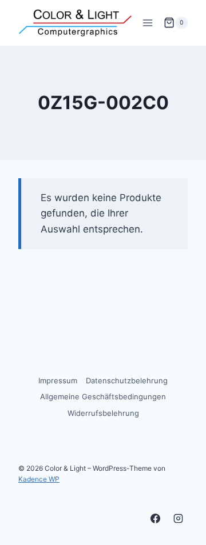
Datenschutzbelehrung (127, 380)
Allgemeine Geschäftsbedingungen (103, 396)
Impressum (57, 380)
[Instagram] (178, 518)
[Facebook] (155, 518)
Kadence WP (39, 479)
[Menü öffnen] (147, 22)
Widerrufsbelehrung (103, 413)
